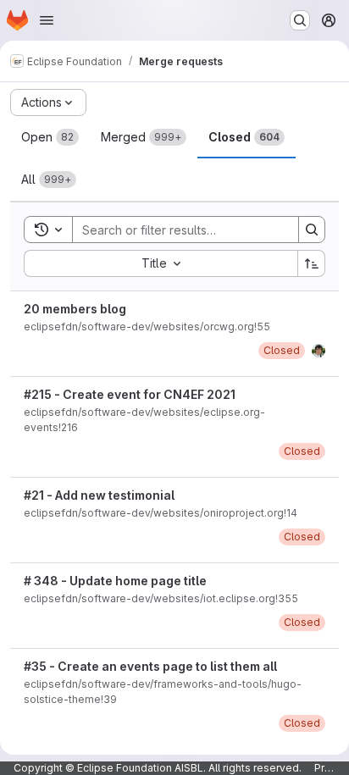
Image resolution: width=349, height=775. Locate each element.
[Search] (311, 229)
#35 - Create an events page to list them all (150, 666)
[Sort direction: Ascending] (311, 263)
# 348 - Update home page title (115, 580)
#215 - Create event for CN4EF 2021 (129, 394)
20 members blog (75, 309)
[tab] (50, 137)
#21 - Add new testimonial (99, 495)
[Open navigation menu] (46, 20)
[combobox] (160, 263)
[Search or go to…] (300, 20)
